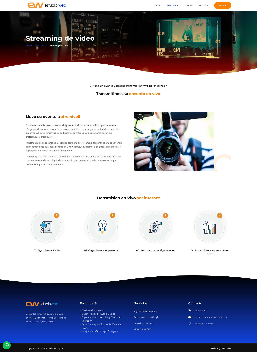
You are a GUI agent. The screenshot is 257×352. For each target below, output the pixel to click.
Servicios (171, 5)
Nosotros (203, 5)
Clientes (189, 5)
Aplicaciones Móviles (143, 323)
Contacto (222, 5)
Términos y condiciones (220, 348)
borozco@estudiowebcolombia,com (211, 317)
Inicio (158, 5)
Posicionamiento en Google (146, 317)
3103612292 (201, 310)
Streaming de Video (143, 328)
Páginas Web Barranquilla (145, 311)
